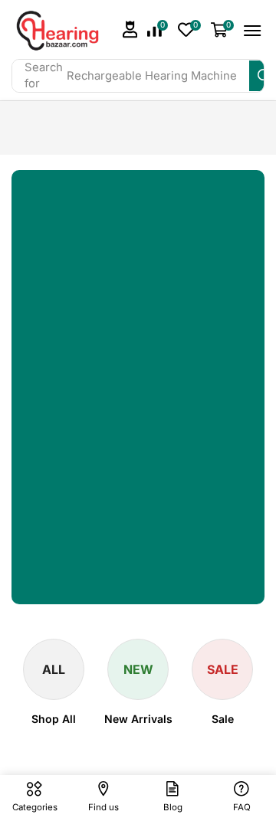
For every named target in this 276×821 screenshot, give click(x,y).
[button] (130, 29)
